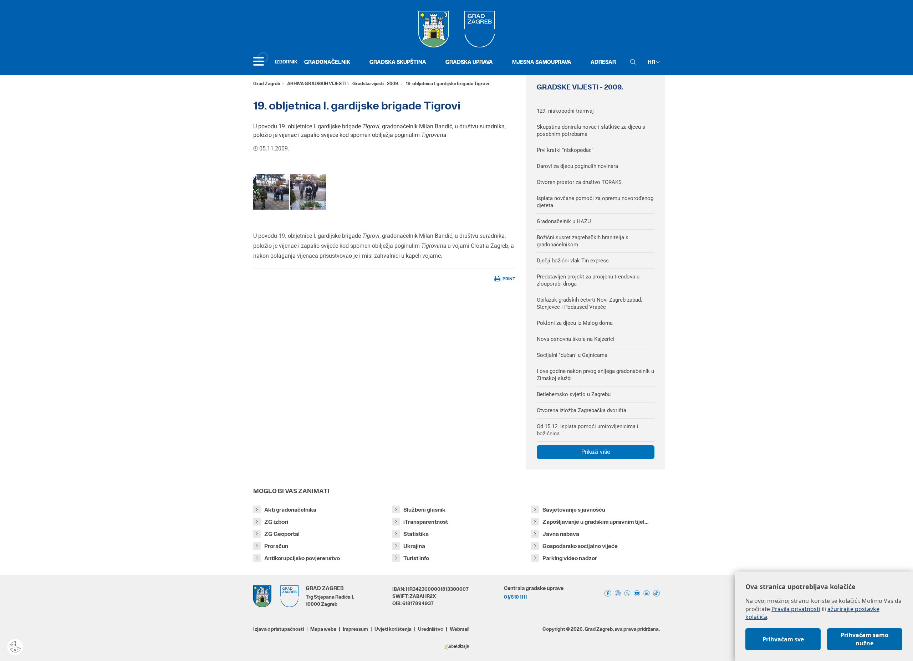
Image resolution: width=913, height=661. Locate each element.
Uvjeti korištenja (393, 629)
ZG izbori (276, 522)
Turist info (416, 558)
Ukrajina (414, 546)
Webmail (459, 629)
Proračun (276, 546)
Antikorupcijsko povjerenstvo (302, 558)
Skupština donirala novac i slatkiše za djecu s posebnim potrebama (591, 130)
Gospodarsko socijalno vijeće (580, 546)
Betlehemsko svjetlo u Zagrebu (574, 394)
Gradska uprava (469, 62)
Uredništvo (430, 629)
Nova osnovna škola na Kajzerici (575, 339)
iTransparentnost (425, 522)
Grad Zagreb (266, 83)
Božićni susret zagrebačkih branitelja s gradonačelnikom (582, 241)
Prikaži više (595, 452)
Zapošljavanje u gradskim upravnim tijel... (595, 522)
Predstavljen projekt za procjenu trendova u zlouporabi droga (588, 280)
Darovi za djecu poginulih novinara (577, 166)
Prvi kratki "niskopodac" (565, 150)
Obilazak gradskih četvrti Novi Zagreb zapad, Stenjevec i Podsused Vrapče (589, 303)
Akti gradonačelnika (290, 510)
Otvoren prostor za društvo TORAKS (579, 182)
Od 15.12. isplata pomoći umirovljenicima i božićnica (587, 430)
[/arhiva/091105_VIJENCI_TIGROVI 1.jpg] (271, 191)
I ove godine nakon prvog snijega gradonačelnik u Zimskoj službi (595, 374)
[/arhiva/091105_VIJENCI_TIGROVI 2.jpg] (308, 191)
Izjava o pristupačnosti (278, 629)
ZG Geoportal (282, 534)
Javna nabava (560, 534)
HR (652, 62)
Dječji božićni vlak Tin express (573, 260)
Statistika (416, 534)
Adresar (603, 62)
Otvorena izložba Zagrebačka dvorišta (581, 410)
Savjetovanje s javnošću (573, 510)
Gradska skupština (397, 62)
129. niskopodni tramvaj (565, 111)
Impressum (355, 629)
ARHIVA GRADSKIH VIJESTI (316, 83)
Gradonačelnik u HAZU (564, 221)
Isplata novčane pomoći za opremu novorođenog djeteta (595, 202)
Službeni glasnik (424, 510)
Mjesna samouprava (541, 62)
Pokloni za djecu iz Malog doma (575, 323)
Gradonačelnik (327, 62)
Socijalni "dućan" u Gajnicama (572, 355)
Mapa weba (323, 629)
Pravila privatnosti (795, 609)
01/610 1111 (515, 597)
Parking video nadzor (569, 558)
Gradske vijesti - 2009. (375, 83)
